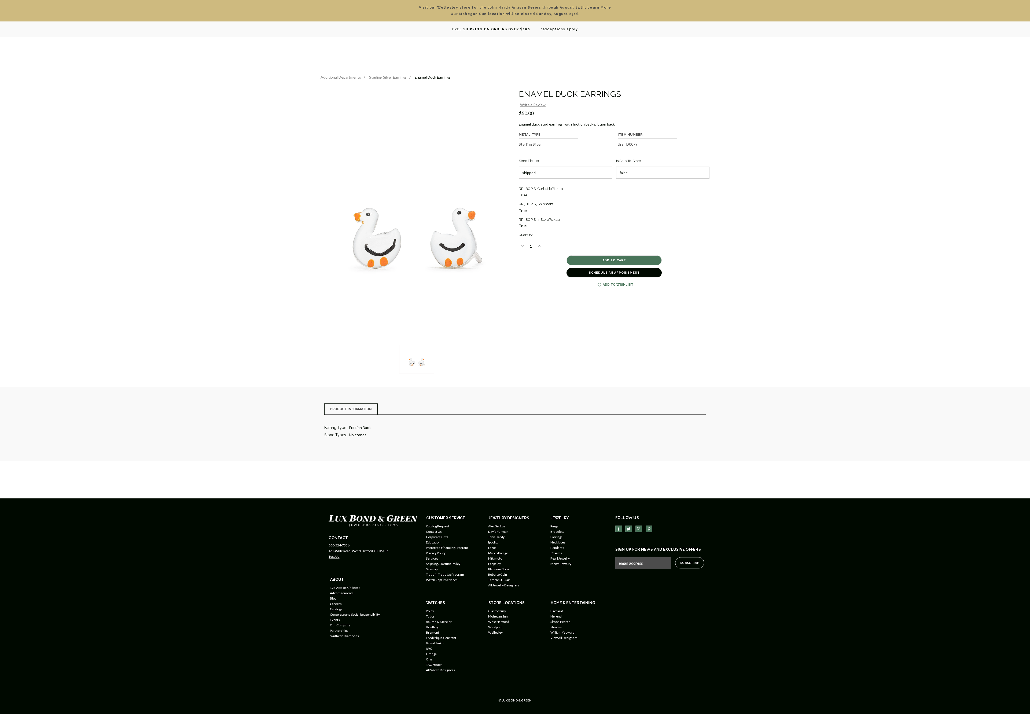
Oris (429, 659)
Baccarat (556, 611)
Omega (431, 654)
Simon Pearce (560, 622)
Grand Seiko (434, 643)
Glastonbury (497, 611)
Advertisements (342, 593)
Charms (556, 553)
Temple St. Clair (499, 580)
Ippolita (493, 542)
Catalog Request (437, 526)
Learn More (599, 7)
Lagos (492, 548)
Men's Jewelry (560, 564)
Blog (333, 598)
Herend (556, 616)
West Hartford (498, 622)
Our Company (340, 625)
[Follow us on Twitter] (628, 529)
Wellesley (495, 632)
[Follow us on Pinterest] (649, 529)
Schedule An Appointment (614, 272)
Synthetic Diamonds (344, 636)
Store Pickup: (529, 161)
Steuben (556, 627)
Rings (554, 526)
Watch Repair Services (442, 580)
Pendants (557, 548)
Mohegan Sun (498, 616)
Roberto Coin (497, 574)
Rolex (430, 611)
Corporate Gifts (437, 537)
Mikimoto (495, 558)
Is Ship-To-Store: (629, 161)
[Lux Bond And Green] (373, 520)
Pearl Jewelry (560, 558)
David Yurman (498, 532)
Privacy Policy (436, 553)
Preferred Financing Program (447, 548)
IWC (429, 648)
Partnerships (339, 631)
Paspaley (494, 564)
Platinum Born (498, 569)
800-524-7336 (339, 545)
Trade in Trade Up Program (445, 574)
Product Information (351, 409)
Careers (336, 604)
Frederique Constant (441, 638)
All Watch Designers (440, 670)
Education (433, 542)
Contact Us (434, 532)
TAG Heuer (434, 665)
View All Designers (563, 638)
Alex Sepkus (496, 526)
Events (335, 620)
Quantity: (526, 235)
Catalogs (336, 609)
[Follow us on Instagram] (638, 529)
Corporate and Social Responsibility (355, 614)
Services (432, 558)
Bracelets (557, 532)
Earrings (556, 537)
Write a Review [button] (533, 104)
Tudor (430, 616)
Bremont (432, 632)
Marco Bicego (498, 553)
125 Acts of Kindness (345, 588)
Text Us (334, 556)
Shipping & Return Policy (443, 564)
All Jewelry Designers (503, 585)
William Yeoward (562, 632)
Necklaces (557, 542)
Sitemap (431, 569)
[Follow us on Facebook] (618, 529)
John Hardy (496, 537)
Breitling (432, 627)
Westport (495, 627)
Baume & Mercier (439, 622)
